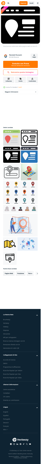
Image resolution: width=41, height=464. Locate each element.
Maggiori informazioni (11, 92)
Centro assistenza (9, 455)
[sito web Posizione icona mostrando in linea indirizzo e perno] (11, 205)
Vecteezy (6, 389)
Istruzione (6, 399)
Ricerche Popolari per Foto (12, 439)
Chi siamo (6, 462)
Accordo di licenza (9, 425)
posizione (20, 339)
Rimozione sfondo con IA (11, 410)
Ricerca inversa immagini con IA (14, 406)
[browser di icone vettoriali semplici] (10, 323)
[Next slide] (33, 339)
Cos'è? (20, 87)
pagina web (9, 339)
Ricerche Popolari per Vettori (12, 436)
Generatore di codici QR (11, 414)
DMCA (5, 429)
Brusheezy (6, 385)
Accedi (31, 3)
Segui (34, 57)
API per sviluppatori (9, 403)
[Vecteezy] (3, 3)
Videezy (5, 392)
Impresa (6, 396)
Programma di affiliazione (11, 432)
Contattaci (6, 458)
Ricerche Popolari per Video (12, 443)
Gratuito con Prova (20, 64)
